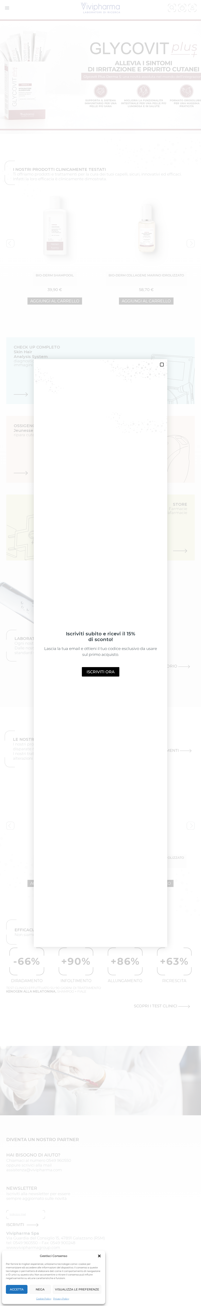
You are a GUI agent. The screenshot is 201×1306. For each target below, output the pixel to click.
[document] (100, 653)
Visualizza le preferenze (77, 1289)
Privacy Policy (61, 1298)
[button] (99, 1256)
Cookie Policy (43, 1298)
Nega (40, 1289)
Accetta (17, 1289)
